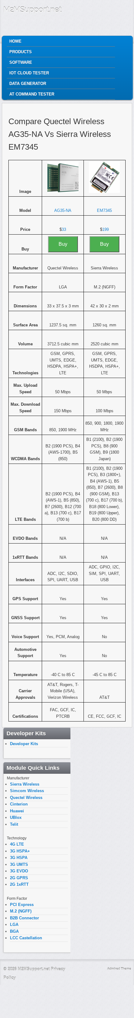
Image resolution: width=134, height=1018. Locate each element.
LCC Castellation (26, 938)
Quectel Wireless (26, 797)
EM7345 (104, 210)
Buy (63, 244)
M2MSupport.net (32, 9)
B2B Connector (24, 918)
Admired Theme (119, 968)
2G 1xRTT (19, 884)
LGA (14, 924)
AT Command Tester (31, 94)
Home (15, 41)
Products (20, 51)
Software (20, 62)
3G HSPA (18, 857)
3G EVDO (19, 871)
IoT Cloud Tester (29, 73)
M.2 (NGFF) (20, 911)
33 (64, 229)
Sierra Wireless (24, 784)
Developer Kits (24, 743)
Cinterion (19, 804)
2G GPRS (19, 878)
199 (105, 229)
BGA (14, 931)
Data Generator (27, 83)
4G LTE (17, 844)
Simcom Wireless (27, 790)
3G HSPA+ (20, 851)
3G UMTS (19, 864)
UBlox (16, 817)
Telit (14, 824)
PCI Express (22, 904)
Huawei (17, 811)
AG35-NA (62, 210)
